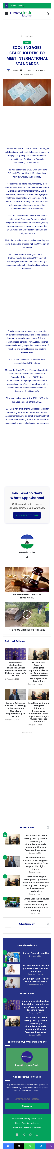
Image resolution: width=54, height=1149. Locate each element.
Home (25, 36)
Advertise (35, 1123)
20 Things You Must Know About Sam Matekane (35, 980)
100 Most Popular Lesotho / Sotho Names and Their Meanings (36, 968)
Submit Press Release (22, 1127)
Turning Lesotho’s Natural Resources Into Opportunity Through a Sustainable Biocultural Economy (36, 904)
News (31, 36)
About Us (25, 1123)
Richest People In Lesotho (36, 953)
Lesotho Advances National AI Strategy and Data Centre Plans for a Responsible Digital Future (15, 710)
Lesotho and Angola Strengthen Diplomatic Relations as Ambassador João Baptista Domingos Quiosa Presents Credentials (38, 712)
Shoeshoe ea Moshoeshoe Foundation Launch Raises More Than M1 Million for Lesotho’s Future (15, 669)
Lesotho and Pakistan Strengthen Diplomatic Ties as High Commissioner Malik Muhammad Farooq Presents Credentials (38, 671)
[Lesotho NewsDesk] (21, 13)
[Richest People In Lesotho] (12, 957)
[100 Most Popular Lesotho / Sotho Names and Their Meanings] (12, 969)
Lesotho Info (15, 70)
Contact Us (37, 1127)
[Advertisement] (29, 24)
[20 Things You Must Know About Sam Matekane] (12, 982)
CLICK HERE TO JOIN (27, 515)
